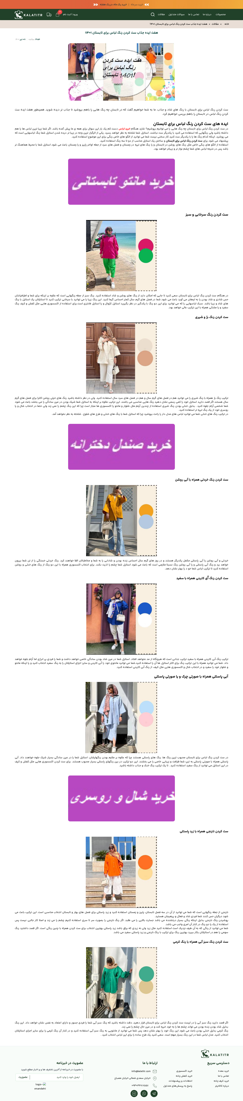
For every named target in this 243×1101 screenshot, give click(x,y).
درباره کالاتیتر (222, 1086)
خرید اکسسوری (184, 1071)
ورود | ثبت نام (70, 14)
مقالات (161, 14)
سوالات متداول (176, 14)
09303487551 (140, 1085)
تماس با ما (193, 14)
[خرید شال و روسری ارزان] (121, 798)
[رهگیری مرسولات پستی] (49, 14)
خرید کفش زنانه (184, 1076)
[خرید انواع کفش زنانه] (121, 447)
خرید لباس (124, 129)
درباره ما (207, 14)
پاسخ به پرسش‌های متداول (177, 1086)
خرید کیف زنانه (221, 1081)
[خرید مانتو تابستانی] (121, 182)
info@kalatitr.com (140, 1071)
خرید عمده (223, 1071)
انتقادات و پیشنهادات (180, 1081)
